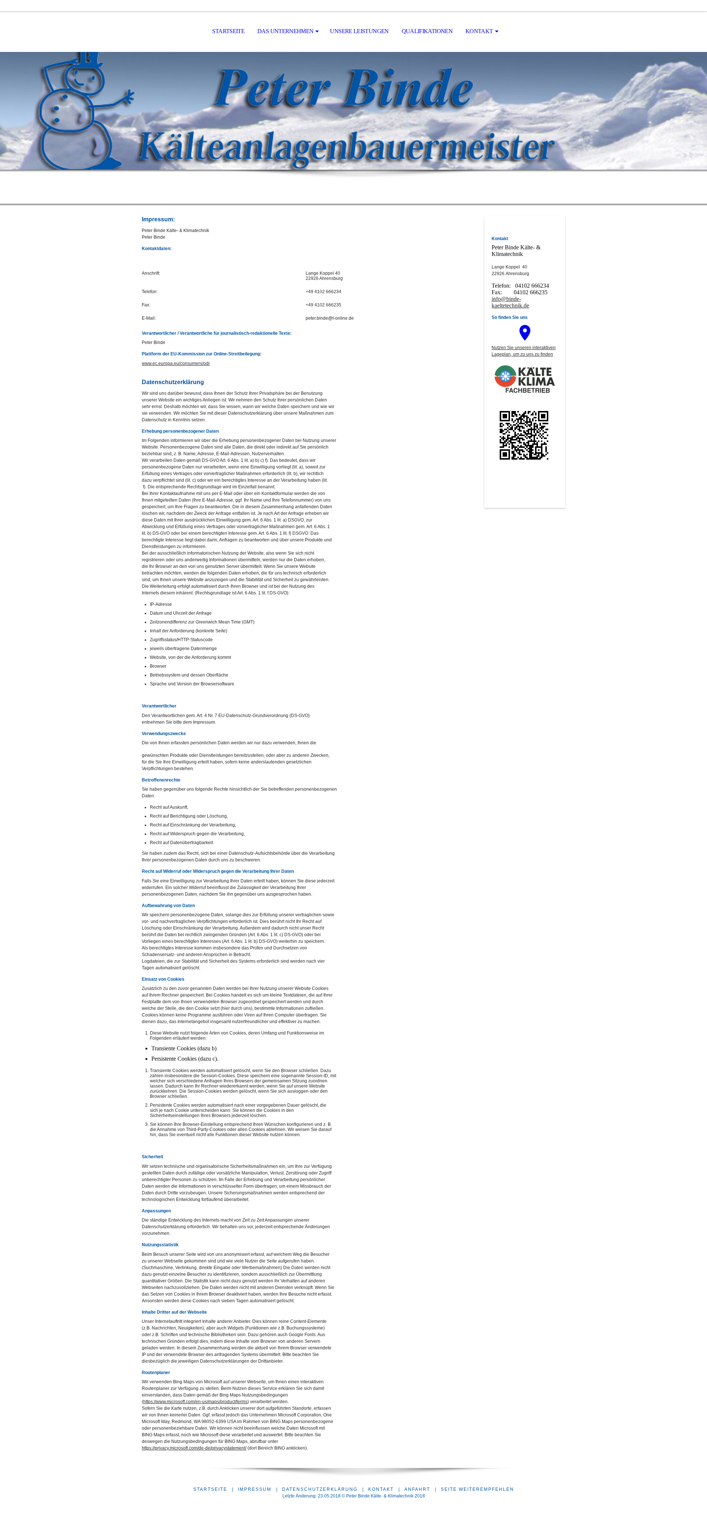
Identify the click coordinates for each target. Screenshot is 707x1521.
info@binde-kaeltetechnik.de (510, 302)
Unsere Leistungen (359, 31)
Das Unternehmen (285, 31)
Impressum (254, 1489)
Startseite (228, 31)
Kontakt (479, 31)
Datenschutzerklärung (320, 1489)
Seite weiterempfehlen (477, 1489)
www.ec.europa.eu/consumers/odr (176, 363)
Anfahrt (417, 1489)
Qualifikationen (427, 31)
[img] (353, 111)
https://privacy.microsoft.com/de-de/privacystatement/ (194, 1448)
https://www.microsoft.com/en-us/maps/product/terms (195, 1401)
